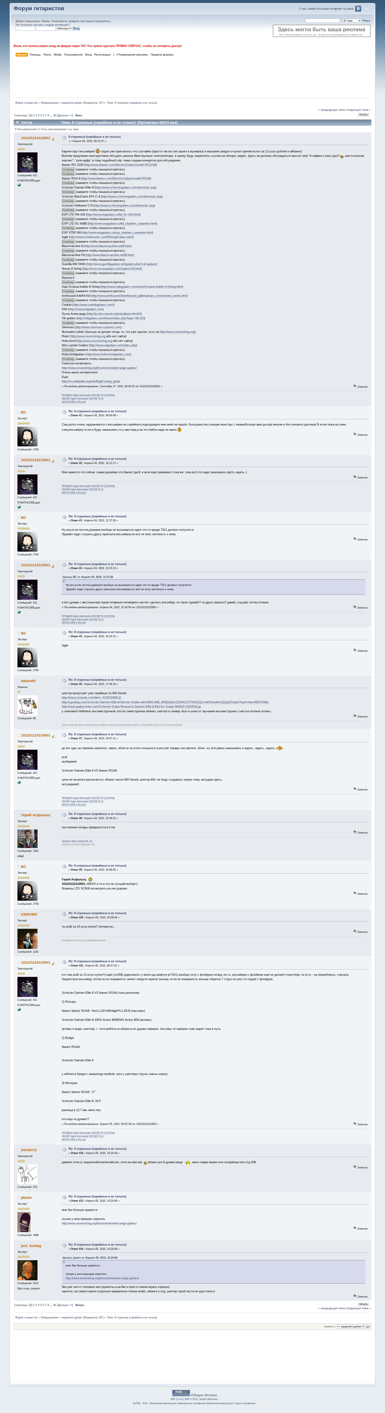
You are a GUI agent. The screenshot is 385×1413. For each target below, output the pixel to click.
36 (54, 115)
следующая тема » (358, 109)
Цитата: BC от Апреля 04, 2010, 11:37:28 (88, 576)
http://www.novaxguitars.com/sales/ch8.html (112, 268)
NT (100, 102)
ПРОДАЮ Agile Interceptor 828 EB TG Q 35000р (88, 395)
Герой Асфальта (35, 815)
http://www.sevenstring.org (177, 331)
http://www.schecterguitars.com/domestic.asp (125, 187)
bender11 (29, 1150)
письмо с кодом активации (50, 24)
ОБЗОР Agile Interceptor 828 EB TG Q (82, 398)
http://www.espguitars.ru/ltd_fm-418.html (113, 214)
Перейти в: (329, 1326)
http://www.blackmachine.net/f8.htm (109, 255)
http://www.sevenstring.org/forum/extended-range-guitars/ (99, 368)
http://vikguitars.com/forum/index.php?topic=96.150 (110, 318)
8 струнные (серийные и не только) (95, 136)
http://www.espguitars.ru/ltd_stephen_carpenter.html (122, 223)
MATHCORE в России (74, 402)
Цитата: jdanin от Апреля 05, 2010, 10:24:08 (90, 1257)
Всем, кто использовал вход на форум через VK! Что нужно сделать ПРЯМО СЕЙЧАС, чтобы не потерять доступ (98, 46)
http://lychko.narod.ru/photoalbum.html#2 (114, 313)
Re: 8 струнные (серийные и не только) (97, 411)
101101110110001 (35, 138)
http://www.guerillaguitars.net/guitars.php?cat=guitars (121, 264)
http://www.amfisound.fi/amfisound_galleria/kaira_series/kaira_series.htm (139, 295)
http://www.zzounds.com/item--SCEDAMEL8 (91, 697)
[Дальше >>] (65, 115)
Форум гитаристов (39, 8)
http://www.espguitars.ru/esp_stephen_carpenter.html (117, 232)
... (51, 115)
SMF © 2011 (191, 1399)
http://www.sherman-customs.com (98, 327)
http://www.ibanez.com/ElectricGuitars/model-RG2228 (120, 164)
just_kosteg (31, 1246)
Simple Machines (208, 1399)
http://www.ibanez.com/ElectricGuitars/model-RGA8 (116, 178)
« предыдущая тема (331, 109)
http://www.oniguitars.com (86, 309)
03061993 (29, 914)
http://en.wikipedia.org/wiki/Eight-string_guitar (91, 381)
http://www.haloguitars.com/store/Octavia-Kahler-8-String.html (141, 286)
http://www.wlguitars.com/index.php (113, 345)
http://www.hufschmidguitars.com (108, 354)
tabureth (28, 681)
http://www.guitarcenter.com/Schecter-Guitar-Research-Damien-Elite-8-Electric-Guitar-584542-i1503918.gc (131, 706)
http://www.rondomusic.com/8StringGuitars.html (101, 237)
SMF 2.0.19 (176, 1399)
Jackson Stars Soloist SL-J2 (77, 841)
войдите (74, 21)
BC (23, 412)
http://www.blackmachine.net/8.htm (107, 246)
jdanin (26, 1198)
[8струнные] (19, 185)
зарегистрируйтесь (98, 21)
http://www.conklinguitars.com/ (93, 304)
